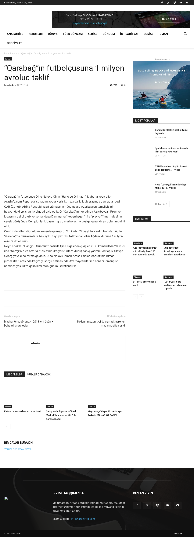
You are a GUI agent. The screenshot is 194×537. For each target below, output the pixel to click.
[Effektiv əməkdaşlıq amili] (146, 270)
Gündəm (108, 34)
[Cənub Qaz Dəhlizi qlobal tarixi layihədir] (142, 135)
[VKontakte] (181, 2)
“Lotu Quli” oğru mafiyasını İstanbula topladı (174, 285)
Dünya (53, 34)
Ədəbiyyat (14, 43)
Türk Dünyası (73, 34)
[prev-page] (6, 502)
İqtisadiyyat (129, 34)
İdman (163, 34)
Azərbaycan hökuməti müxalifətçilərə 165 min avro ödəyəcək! (145, 251)
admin (10, 85)
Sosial (148, 34)
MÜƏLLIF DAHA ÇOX (39, 449)
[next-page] (12, 502)
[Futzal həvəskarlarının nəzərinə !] (23, 471)
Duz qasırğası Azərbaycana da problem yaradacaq (174, 251)
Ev (5, 53)
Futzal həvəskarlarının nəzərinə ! (22, 486)
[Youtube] (187, 2)
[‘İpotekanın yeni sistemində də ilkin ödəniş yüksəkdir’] (142, 153)
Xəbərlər (36, 34)
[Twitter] (168, 2)
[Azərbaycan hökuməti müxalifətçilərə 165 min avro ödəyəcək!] (146, 236)
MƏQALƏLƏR (14, 449)
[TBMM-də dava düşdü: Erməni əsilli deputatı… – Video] (142, 171)
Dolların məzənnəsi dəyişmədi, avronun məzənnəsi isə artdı (101, 399)
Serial (92, 34)
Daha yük (160, 204)
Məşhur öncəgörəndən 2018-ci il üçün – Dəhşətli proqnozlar (28, 399)
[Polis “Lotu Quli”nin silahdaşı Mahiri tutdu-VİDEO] (142, 189)
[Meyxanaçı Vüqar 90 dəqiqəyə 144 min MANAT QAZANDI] (106, 471)
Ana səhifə (15, 34)
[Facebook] (162, 2)
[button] (185, 34)
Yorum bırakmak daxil (17, 524)
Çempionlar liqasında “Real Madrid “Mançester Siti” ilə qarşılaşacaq (61, 490)
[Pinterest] (48, 93)
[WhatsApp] (57, 93)
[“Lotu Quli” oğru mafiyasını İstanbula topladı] (176, 270)
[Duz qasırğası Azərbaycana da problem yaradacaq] (176, 236)
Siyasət (137, 277)
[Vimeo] (174, 2)
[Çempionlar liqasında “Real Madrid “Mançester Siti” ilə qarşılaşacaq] (65, 471)
